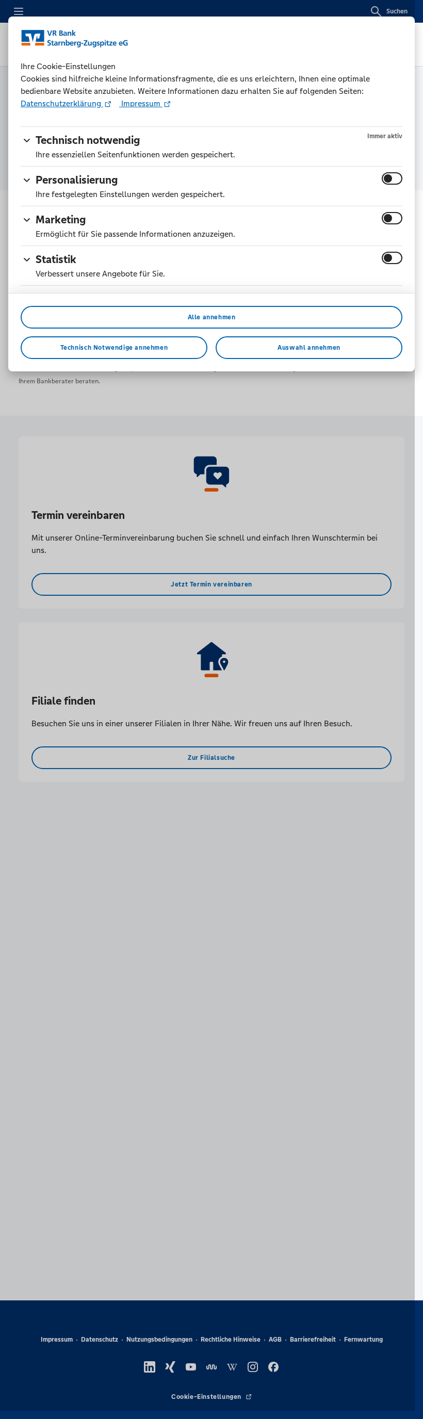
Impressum (140, 103)
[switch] (392, 178)
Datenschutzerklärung (62, 103)
